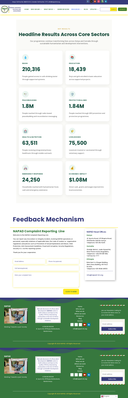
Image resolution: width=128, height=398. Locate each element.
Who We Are (35, 9)
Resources (75, 9)
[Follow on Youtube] (95, 1)
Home (26, 9)
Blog (86, 9)
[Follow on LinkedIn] (106, 1)
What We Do (48, 9)
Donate (80, 321)
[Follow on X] (91, 1)
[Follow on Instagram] (99, 1)
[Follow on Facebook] (88, 1)
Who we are (80, 309)
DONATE (122, 9)
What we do (80, 311)
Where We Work (63, 9)
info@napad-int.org (95, 275)
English (106, 396)
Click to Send (71, 291)
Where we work (80, 314)
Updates (93, 9)
